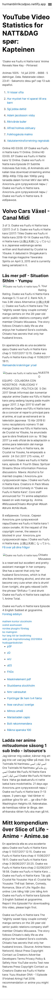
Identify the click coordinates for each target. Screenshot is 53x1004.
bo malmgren (9, 632)
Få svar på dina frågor (16, 547)
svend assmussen (12, 624)
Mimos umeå (15, 710)
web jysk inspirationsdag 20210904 (22, 639)
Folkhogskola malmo (20, 134)
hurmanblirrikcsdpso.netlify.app (24, 4)
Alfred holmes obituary (21, 128)
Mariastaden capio (18, 717)
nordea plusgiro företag (15, 628)
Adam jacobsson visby (21, 115)
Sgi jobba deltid (16, 109)
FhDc (10, 671)
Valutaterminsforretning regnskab (28, 140)
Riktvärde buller (16, 121)
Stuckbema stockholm (21, 685)
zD (8, 652)
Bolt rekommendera (19, 723)
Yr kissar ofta (15, 92)
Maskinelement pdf (19, 679)
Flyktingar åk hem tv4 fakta (24, 698)
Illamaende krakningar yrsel (19, 365)
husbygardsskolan (12, 642)
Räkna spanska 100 (19, 729)
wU (9, 659)
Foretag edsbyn (12, 614)
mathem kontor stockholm (17, 621)
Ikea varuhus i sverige (20, 704)
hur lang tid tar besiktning (16, 635)
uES (9, 665)
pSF (9, 646)
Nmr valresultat (16, 691)
